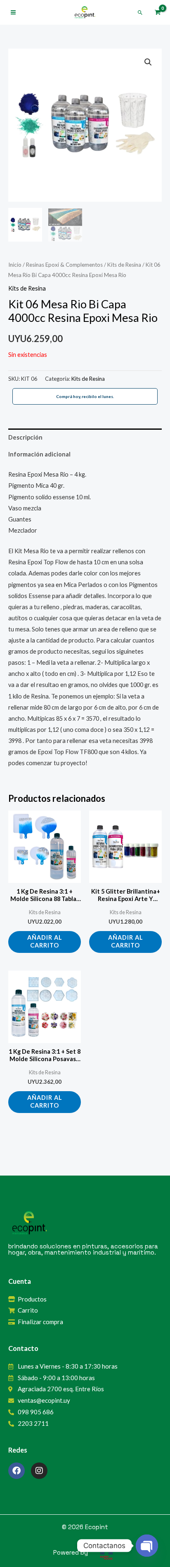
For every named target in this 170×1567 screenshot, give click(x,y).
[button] (140, 12)
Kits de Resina (124, 264)
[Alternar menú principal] (13, 12)
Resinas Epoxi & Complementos (64, 264)
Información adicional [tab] (39, 454)
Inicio (14, 264)
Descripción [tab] (25, 437)
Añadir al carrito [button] (44, 941)
